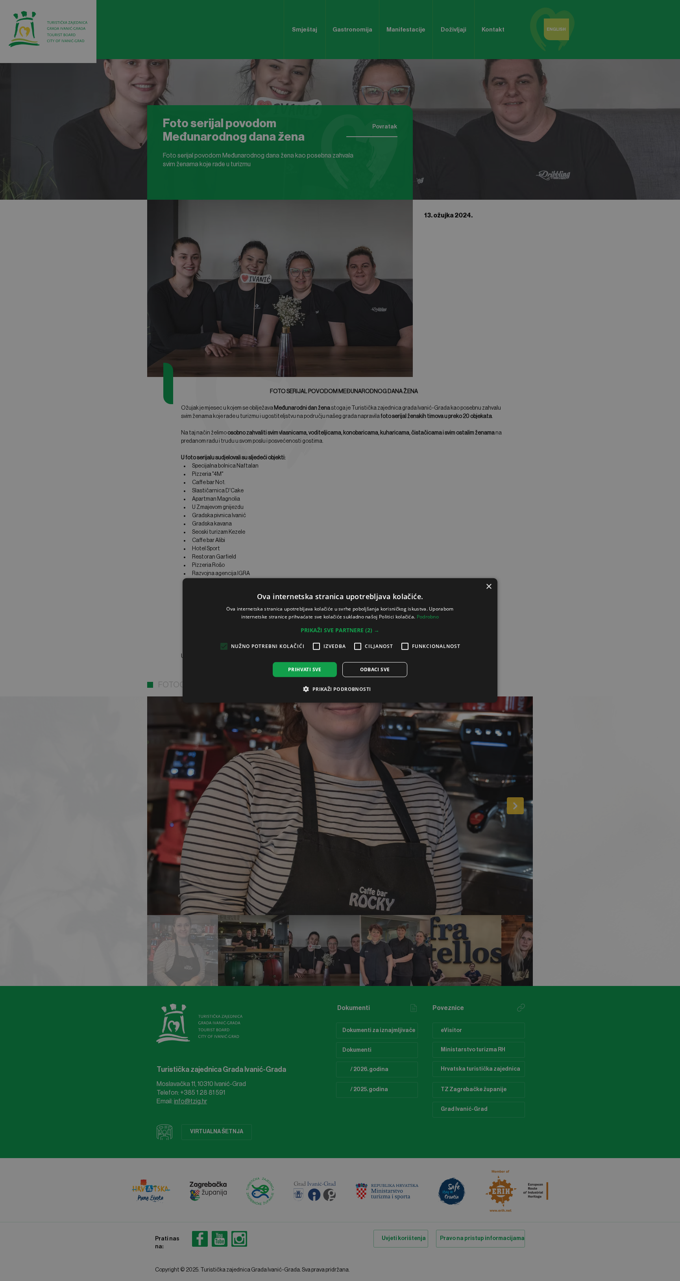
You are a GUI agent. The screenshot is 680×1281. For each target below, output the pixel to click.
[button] (340, 630)
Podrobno (428, 616)
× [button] (489, 587)
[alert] (340, 640)
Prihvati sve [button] (305, 669)
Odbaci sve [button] (375, 669)
